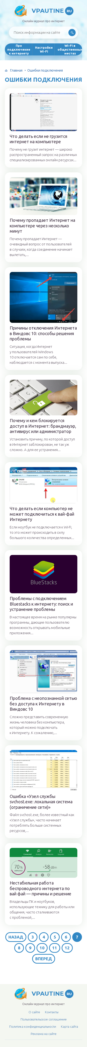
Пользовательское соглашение (44, 1019)
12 (67, 948)
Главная (16, 70)
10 (42, 948)
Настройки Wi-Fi (44, 49)
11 (54, 948)
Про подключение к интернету (18, 49)
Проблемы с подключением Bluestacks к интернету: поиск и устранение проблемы (41, 604)
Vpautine (52, 10)
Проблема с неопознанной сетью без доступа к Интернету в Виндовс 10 (43, 703)
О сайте (34, 1012)
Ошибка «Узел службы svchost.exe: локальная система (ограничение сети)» (41, 802)
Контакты (51, 1012)
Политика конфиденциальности (32, 1026)
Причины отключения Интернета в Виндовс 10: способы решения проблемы (43, 333)
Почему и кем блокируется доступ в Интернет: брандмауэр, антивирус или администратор (43, 426)
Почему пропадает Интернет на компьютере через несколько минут (42, 225)
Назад (15, 937)
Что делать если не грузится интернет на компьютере (38, 139)
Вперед (43, 958)
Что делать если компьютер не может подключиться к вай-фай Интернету (42, 514)
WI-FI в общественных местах (70, 49)
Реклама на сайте (44, 1033)
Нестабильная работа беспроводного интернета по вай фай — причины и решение (40, 888)
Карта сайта (69, 1026)
